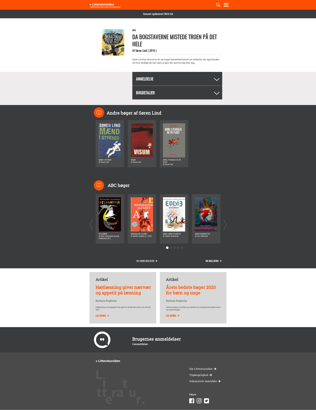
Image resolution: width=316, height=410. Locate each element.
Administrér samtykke (203, 381)
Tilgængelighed (198, 375)
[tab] (177, 79)
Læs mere (107, 162)
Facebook (191, 400)
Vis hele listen (212, 261)
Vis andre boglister (145, 261)
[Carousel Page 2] (171, 247)
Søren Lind (141, 50)
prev (91, 224)
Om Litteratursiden (201, 368)
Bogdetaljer (145, 92)
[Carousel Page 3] (174, 247)
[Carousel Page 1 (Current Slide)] (167, 247)
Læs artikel (101, 315)
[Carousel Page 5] (182, 247)
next (225, 224)
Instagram (199, 400)
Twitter (206, 400)
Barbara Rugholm (106, 300)
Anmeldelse (144, 79)
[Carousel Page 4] (178, 247)
